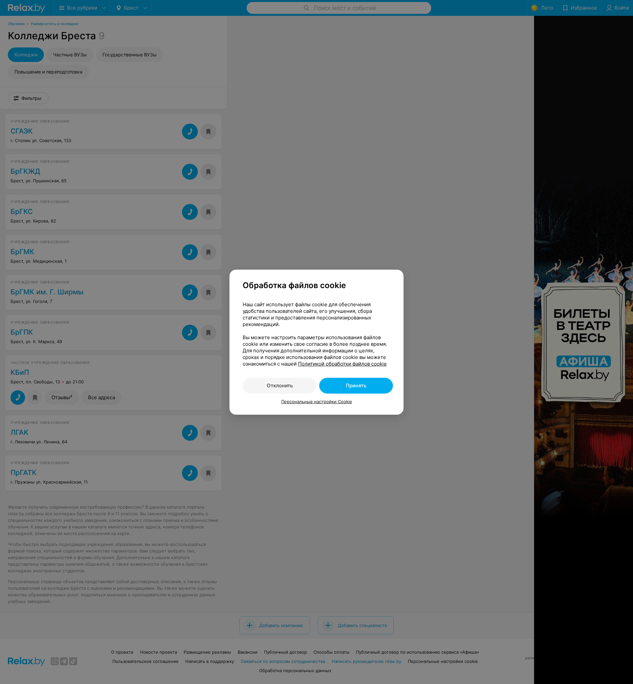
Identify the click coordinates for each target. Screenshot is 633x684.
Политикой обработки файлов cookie (342, 364)
